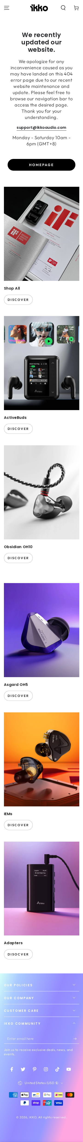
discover (18, 300)
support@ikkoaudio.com (41, 127)
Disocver (18, 954)
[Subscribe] (76, 1038)
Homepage (41, 165)
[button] (63, 7)
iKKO (32, 1117)
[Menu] (6, 7)
